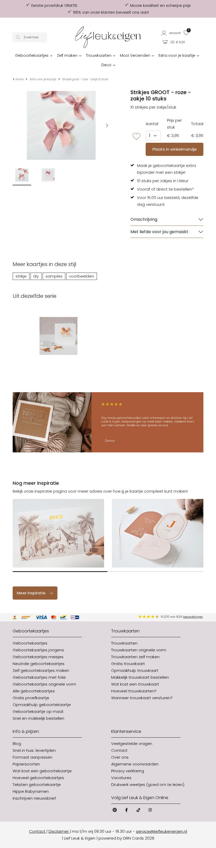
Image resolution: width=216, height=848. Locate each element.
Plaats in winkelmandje (175, 149)
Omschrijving (143, 219)
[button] (171, 32)
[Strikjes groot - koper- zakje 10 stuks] (58, 336)
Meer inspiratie (31, 593)
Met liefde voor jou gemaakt (159, 232)
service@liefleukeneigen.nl (161, 831)
